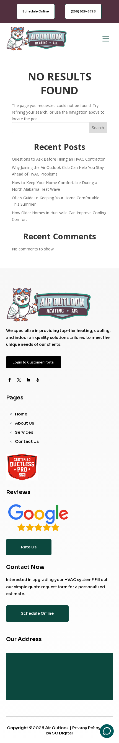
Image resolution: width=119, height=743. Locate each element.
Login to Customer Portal (34, 362)
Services (24, 432)
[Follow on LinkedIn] (28, 380)
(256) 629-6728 (83, 11)
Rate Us (29, 547)
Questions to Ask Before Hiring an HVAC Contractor (58, 159)
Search (98, 127)
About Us (24, 423)
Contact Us (27, 441)
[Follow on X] (19, 380)
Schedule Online (35, 11)
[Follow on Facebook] (9, 380)
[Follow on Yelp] (38, 380)
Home (21, 414)
